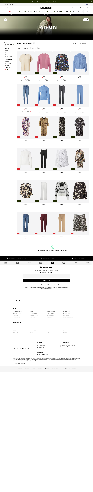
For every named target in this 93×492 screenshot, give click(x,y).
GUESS (14, 330)
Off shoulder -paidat (51, 311)
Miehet (11, 7)
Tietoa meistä (20, 368)
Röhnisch (65, 332)
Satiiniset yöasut (16, 313)
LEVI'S (31, 326)
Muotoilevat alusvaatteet (35, 319)
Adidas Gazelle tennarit (68, 317)
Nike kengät (15, 315)
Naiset (6, 7)
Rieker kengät (16, 319)
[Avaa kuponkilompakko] (72, 8)
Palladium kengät (33, 313)
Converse (15, 326)
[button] (74, 43)
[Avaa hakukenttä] (87, 11)
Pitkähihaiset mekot (34, 315)
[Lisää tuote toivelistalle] (32, 53)
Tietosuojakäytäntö (27, 286)
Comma (48, 330)
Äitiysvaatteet (16, 317)
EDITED (48, 328)
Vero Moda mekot (50, 315)
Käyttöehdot (47, 368)
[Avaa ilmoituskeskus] (80, 8)
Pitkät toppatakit (50, 313)
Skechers (15, 324)
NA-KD (31, 332)
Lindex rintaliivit (66, 319)
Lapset (17, 7)
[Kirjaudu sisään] (76, 8)
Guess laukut (32, 317)
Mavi (31, 324)
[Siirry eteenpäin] (85, 12)
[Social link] (14, 348)
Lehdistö (27, 368)
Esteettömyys (64, 368)
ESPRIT (64, 328)
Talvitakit (49, 319)
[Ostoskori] (88, 8)
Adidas (48, 332)
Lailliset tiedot (55, 368)
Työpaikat (33, 368)
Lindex (64, 330)
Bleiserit (31, 311)
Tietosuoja (40, 368)
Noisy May (32, 328)
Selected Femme (16, 332)
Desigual (48, 326)
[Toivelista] (84, 8)
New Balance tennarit (17, 311)
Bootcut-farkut (66, 313)
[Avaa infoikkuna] (91, 1)
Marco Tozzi (49, 324)
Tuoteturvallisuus (72, 368)
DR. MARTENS (33, 330)
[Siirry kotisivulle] (21, 343)
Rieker (14, 328)
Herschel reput (66, 311)
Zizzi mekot (49, 317)
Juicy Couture (66, 326)
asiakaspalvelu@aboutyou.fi (37, 287)
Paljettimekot (66, 315)
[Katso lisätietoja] (26, 81)
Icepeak (65, 324)
